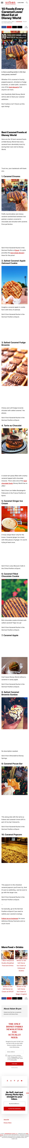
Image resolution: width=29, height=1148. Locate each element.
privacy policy (13, 1059)
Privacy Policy (7, 1122)
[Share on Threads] (19, 27)
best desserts (14, 87)
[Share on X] (14, 27)
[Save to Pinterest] (9, 27)
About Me (6, 1119)
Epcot (17, 250)
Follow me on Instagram (9, 918)
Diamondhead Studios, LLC (11, 1133)
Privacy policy (14, 1056)
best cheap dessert (17, 253)
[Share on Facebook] (3, 27)
